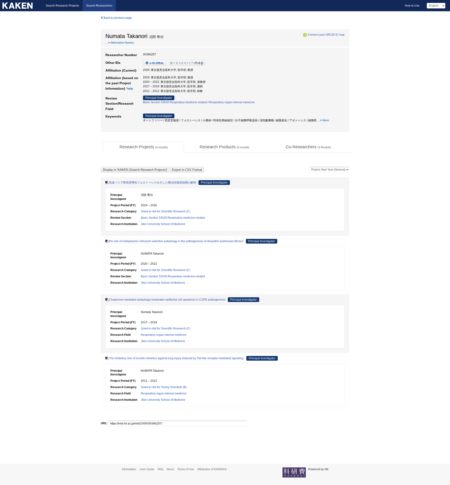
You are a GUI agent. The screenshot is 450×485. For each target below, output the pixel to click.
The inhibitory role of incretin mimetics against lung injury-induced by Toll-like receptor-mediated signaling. (176, 358)
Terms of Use (185, 469)
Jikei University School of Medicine (163, 224)
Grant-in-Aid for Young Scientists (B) (164, 387)
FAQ (160, 469)
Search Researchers (99, 5)
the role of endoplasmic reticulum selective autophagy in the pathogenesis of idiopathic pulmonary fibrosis (176, 241)
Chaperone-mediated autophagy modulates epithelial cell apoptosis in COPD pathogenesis (167, 299)
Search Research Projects (62, 5)
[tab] (143, 147)
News (170, 469)
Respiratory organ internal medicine (232, 102)
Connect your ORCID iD (323, 34)
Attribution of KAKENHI (211, 469)
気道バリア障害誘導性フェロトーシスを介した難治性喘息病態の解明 (152, 182)
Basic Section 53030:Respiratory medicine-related (175, 102)
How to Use (412, 5)
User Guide (147, 469)
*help (342, 34)
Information (129, 469)
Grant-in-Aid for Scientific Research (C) (165, 211)
